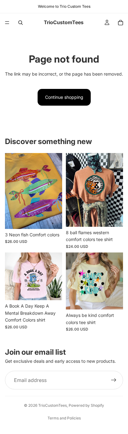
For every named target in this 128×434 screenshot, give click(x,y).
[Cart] (120, 22)
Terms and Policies (64, 418)
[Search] (20, 22)
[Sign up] (113, 380)
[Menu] (7, 22)
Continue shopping (64, 97)
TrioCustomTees (52, 405)
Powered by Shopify (86, 405)
